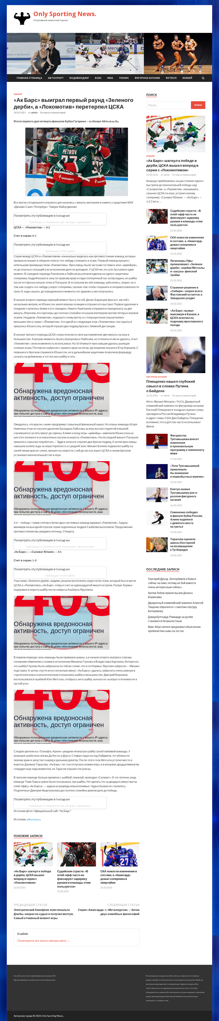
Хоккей (187, 78)
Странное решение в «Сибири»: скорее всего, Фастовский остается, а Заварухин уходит (186, 293)
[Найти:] (175, 105)
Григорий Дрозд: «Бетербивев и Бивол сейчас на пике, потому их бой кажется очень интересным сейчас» (172, 583)
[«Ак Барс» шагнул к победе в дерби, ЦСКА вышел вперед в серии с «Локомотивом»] (33, 867)
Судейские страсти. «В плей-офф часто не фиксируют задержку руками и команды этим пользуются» (74, 878)
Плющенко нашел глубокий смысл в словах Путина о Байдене (170, 386)
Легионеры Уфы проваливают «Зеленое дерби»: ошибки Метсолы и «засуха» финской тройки (187, 267)
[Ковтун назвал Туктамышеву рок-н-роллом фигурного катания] (157, 501)
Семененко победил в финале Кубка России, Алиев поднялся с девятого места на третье (186, 519)
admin (34, 112)
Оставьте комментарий (53, 112)
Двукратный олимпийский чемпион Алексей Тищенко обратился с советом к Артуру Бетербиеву (175, 607)
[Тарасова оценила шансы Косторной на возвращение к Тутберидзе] (157, 551)
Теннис (124, 78)
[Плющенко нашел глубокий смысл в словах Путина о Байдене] (175, 373)
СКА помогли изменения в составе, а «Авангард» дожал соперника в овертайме (118, 876)
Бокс (98, 78)
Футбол (171, 78)
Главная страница (29, 78)
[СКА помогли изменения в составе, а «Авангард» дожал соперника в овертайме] (119, 867)
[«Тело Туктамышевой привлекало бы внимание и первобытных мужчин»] (157, 477)
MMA (110, 78)
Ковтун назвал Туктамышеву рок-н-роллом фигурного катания (184, 494)
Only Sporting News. (64, 14)
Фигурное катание (147, 78)
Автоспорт (56, 78)
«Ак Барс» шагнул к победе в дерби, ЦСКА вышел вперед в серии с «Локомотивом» (32, 876)
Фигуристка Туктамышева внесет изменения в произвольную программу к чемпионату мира (187, 444)
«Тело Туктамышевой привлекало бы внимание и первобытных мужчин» (187, 471)
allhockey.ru (34, 819)
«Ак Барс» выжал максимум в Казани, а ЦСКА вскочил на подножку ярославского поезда (186, 317)
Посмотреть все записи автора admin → (43, 940)
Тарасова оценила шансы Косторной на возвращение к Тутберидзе (182, 544)
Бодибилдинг (79, 78)
